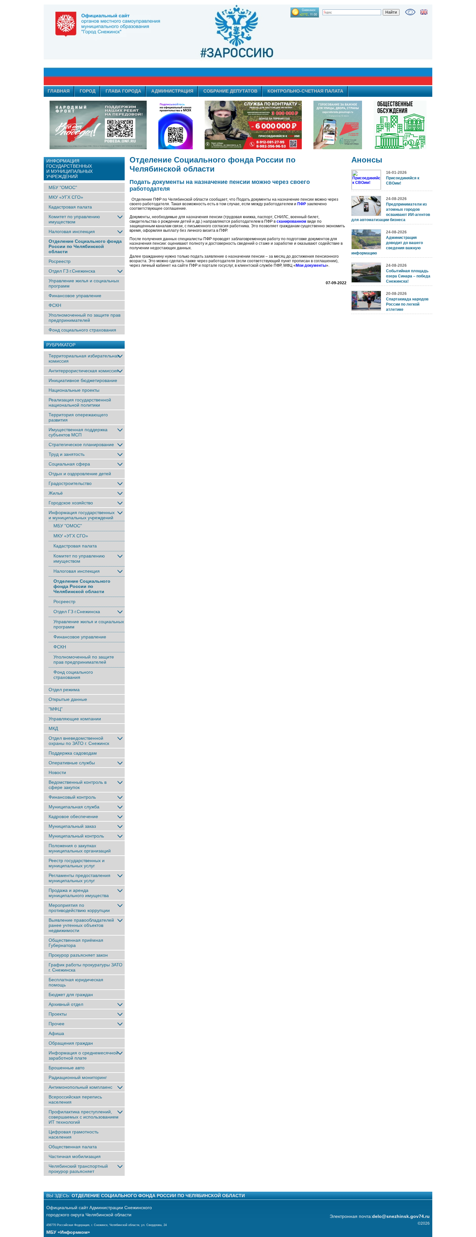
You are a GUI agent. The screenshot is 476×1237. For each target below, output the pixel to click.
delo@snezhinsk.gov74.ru (401, 1216)
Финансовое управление (75, 295)
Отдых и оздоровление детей (80, 473)
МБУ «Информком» (68, 1232)
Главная (59, 91)
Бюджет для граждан (71, 994)
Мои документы (311, 265)
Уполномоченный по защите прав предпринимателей (84, 317)
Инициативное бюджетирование (83, 380)
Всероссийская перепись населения (75, 1099)
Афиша (56, 1033)
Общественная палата (73, 1146)
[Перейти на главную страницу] (180, 45)
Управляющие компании (75, 718)
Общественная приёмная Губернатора (76, 943)
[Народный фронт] (98, 125)
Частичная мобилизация (75, 1156)
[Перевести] (423, 12)
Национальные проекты (74, 390)
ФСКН (55, 305)
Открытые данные (68, 699)
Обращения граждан (71, 1043)
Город (88, 91)
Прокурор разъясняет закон (78, 955)
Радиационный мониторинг (78, 1077)
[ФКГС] (337, 125)
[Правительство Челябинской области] (175, 125)
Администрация (172, 91)
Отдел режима (64, 689)
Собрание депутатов (230, 91)
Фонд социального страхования (82, 329)
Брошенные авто (67, 1067)
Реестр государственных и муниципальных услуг (77, 863)
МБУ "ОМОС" (63, 187)
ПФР (301, 204)
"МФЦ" (55, 709)
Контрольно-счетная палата (305, 91)
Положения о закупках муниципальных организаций (80, 848)
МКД (53, 728)
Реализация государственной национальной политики (80, 402)
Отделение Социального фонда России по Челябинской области (85, 246)
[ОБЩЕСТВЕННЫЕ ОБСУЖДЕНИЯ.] (400, 125)
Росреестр (60, 261)
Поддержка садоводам (73, 753)
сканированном (291, 221)
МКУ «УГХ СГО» (66, 197)
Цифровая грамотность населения (73, 1134)
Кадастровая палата (70, 206)
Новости (57, 772)
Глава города (123, 91)
